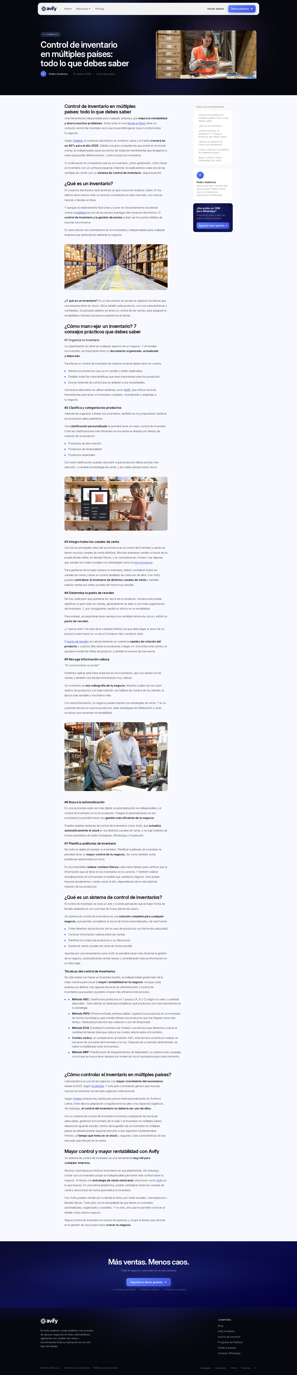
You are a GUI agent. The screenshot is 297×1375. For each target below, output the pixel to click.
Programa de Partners (230, 1342)
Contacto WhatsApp (229, 1353)
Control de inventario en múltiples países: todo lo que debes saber (214, 118)
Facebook (220, 1368)
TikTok (233, 1368)
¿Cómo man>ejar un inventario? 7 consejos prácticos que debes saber (213, 133)
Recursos (82, 8)
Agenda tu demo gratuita (146, 1282)
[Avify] (49, 8)
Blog (220, 1325)
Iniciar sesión (215, 8)
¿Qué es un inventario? (210, 125)
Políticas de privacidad (105, 1367)
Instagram (206, 1368)
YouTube (246, 1368)
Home (68, 8)
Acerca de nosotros (229, 1336)
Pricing (99, 8)
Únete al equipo (227, 1347)
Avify (127, 390)
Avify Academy (226, 1331)
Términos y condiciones (77, 1367)
